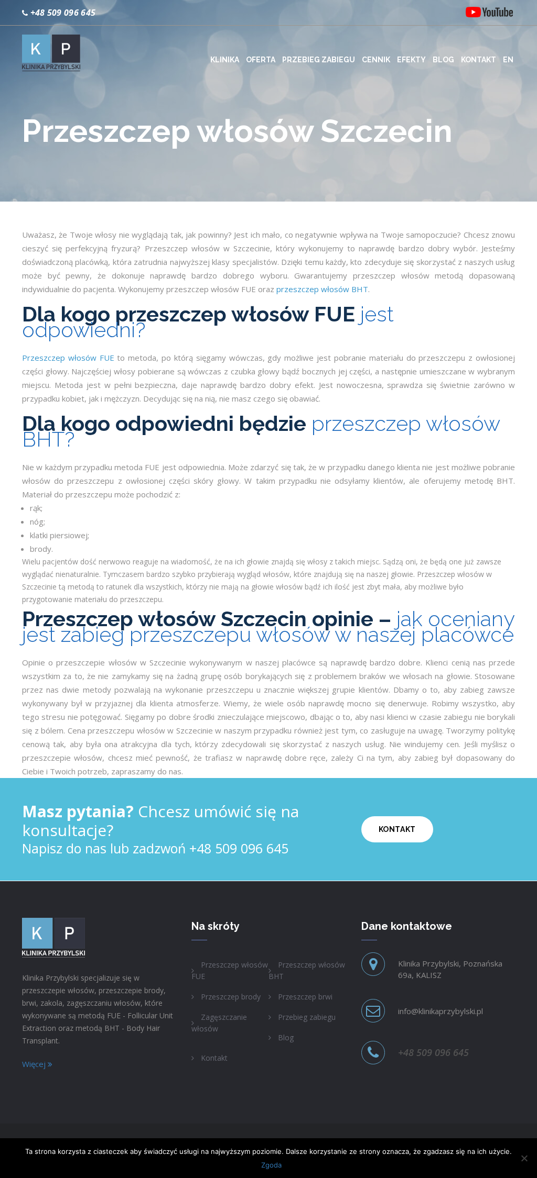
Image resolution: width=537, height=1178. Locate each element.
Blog (286, 1037)
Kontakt (214, 1058)
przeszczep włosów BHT (322, 289)
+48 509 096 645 (63, 12)
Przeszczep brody (231, 997)
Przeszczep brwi (305, 997)
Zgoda (271, 1165)
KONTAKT (397, 829)
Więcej (35, 1064)
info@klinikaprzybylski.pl (440, 1011)
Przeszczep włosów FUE (68, 357)
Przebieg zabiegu (307, 1017)
